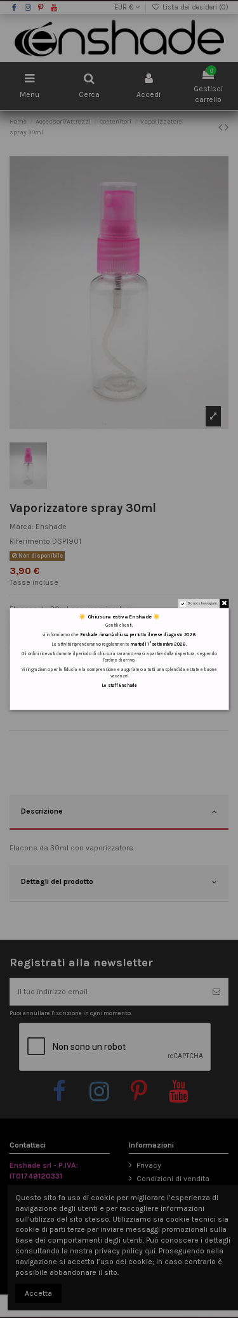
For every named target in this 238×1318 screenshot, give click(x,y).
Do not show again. (202, 603)
